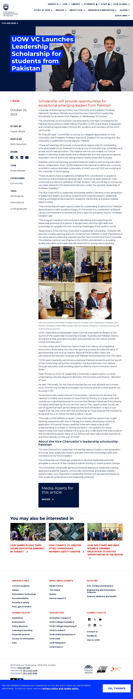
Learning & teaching (22, 630)
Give (65, 4)
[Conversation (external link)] (100, 625)
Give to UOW (93, 640)
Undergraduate (18, 209)
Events (52, 594)
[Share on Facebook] (11, 157)
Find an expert (56, 598)
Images (46, 499)
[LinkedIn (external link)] (94, 625)
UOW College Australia (60, 622)
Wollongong (17, 196)
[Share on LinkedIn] (21, 157)
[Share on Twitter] (17, 157)
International (17, 202)
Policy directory (20, 626)
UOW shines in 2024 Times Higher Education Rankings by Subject (27, 548)
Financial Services (21, 634)
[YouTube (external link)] (100, 619)
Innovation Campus (59, 618)
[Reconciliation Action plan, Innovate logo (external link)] (88, 669)
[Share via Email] (27, 157)
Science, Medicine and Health (102, 596)
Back (15, 101)
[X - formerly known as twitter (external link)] (94, 619)
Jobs (14, 643)
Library (75, 4)
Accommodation (20, 598)
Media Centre (56, 586)
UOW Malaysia (56, 643)
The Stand (54, 590)
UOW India (54, 639)
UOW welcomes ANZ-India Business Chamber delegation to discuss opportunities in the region (105, 550)
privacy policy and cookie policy (60, 688)
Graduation (17, 618)
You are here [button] (9, 23)
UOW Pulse (55, 647)
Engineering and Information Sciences (101, 591)
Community (16, 183)
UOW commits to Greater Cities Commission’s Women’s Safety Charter (65, 548)
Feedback (92, 636)
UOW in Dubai (56, 630)
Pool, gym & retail (20, 607)
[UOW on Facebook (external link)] (89, 619)
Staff (104, 4)
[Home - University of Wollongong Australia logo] (10, 10)
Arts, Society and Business (100, 586)
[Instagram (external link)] (89, 625)
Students (89, 4)
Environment (18, 622)
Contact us (92, 632)
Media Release (17, 170)
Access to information (23, 639)
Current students (20, 586)
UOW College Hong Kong (61, 626)
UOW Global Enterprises (61, 634)
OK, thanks (116, 688)
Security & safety (20, 602)
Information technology (24, 594)
